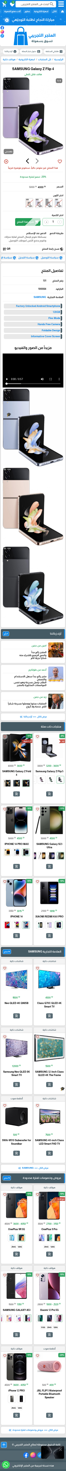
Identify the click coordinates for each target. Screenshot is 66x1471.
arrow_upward (4, 1445)
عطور (27, 11)
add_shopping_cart (49, 794)
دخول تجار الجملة (31, 51)
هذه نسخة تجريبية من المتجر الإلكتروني (33, 1465)
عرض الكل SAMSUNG (33, 1168)
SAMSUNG (40, 297)
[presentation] (37, 161)
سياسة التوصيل (52, 258)
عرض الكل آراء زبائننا (33, 717)
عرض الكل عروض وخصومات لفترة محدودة (33, 1430)
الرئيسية (58, 59)
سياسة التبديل (28, 258)
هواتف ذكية (9, 59)
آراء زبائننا (11, 51)
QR (6, 249)
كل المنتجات (44, 59)
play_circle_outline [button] (6, 161)
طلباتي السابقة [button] (54, 51)
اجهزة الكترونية (41, 11)
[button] (11, 4)
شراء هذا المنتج (28, 222)
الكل (54, 11)
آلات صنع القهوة (12, 11)
